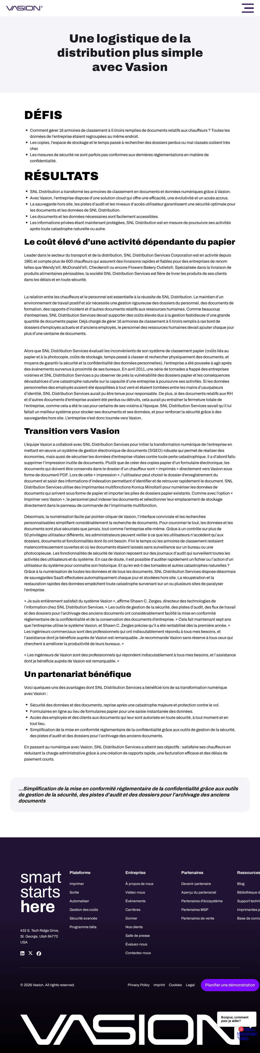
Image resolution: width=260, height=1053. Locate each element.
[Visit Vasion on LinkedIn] (22, 953)
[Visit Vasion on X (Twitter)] (30, 953)
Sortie (74, 892)
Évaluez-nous (136, 944)
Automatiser (79, 901)
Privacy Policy (139, 985)
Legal (190, 985)
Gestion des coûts (84, 910)
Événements (135, 901)
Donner (131, 918)
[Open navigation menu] (248, 8)
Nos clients (134, 927)
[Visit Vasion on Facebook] (39, 953)
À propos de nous (139, 884)
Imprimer (77, 884)
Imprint (159, 985)
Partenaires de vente (197, 918)
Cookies (175, 985)
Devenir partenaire (196, 884)
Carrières (132, 910)
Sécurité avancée (83, 918)
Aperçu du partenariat (198, 892)
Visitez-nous (135, 892)
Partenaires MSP (194, 910)
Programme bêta (83, 927)
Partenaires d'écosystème (202, 901)
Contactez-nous (138, 953)
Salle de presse (137, 936)
